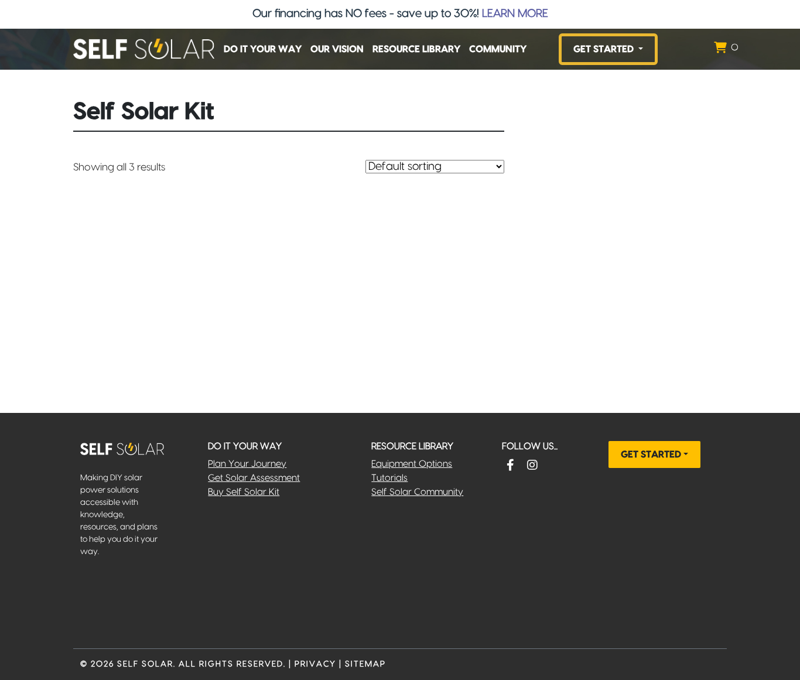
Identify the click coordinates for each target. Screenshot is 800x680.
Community (498, 49)
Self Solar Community (417, 492)
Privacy (315, 664)
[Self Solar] (143, 49)
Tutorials (389, 478)
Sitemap (365, 664)
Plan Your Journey (247, 464)
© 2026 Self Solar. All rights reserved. (183, 664)
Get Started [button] (604, 49)
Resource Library (416, 49)
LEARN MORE (515, 13)
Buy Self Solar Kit (243, 492)
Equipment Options (411, 464)
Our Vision (337, 49)
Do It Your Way (263, 49)
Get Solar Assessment (254, 478)
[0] (720, 48)
